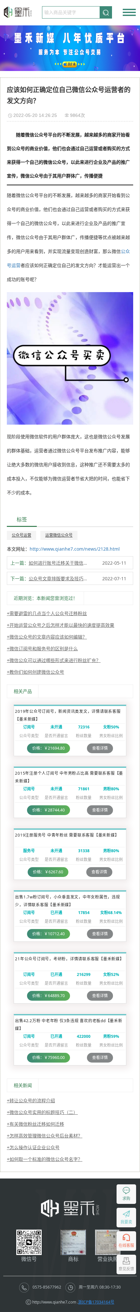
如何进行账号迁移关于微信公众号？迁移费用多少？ (60, 563)
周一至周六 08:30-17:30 (99, 1287)
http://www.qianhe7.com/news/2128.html (75, 549)
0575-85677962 (47, 1287)
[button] (64, 64)
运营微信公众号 (59, 535)
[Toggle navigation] (129, 12)
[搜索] (106, 12)
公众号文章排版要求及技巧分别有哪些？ (60, 578)
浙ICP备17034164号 (96, 1302)
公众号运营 (21, 535)
